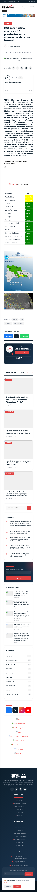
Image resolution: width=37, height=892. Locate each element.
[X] (17, 68)
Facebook (9, 336)
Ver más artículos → (21, 353)
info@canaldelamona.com (20, 865)
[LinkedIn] (26, 68)
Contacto (20, 830)
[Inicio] (8, 7)
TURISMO (18, 677)
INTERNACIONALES (18, 660)
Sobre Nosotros (20, 827)
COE (22, 319)
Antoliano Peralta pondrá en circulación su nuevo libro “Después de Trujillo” (17, 399)
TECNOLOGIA (18, 681)
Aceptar (17, 886)
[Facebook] (13, 68)
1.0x (20, 78)
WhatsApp (24, 336)
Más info (6, 882)
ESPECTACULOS (18, 664)
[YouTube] (28, 710)
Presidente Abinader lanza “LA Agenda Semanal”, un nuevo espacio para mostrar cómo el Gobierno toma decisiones (18, 494)
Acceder (33, 1)
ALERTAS (15, 319)
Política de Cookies (20, 839)
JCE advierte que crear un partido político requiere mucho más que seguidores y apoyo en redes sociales (18, 432)
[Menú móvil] (33, 6)
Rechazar (8, 886)
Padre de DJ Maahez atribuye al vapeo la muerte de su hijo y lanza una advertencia (19, 555)
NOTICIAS (4, 11)
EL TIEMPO (8, 323)
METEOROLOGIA (18, 323)
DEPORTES (18, 669)
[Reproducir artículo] (7, 77)
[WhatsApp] (22, 68)
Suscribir (18, 578)
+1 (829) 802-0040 (20, 862)
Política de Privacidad (20, 833)
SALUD (18, 690)
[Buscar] (29, 6)
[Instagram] (22, 710)
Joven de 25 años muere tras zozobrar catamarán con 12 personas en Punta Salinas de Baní (18, 463)
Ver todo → (30, 373)
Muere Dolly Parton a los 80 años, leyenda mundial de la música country (21, 626)
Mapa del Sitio (20, 842)
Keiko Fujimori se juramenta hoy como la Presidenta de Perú (20, 532)
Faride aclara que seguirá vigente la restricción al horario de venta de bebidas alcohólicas (20, 547)
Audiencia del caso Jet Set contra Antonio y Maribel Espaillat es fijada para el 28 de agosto (20, 539)
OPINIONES (18, 673)
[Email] (30, 68)
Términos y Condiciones (20, 836)
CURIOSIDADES (18, 686)
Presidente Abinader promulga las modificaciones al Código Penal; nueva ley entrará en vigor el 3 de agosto (20, 524)
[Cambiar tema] (24, 7)
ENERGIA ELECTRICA (18, 694)
